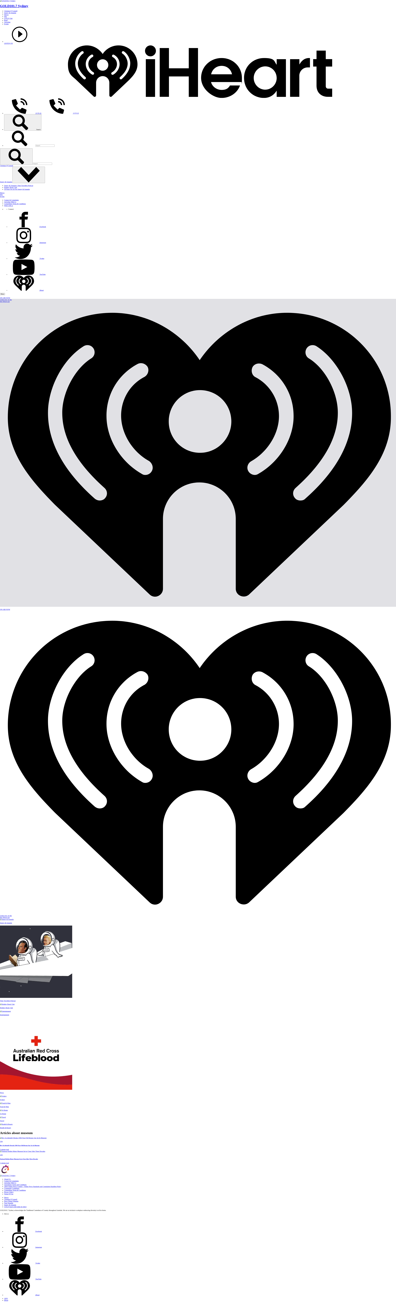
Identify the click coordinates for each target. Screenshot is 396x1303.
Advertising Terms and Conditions (15, 1185)
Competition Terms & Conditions (15, 204)
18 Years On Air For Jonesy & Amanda (17, 189)
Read (6, 20)
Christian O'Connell (6, 166)
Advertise (7, 22)
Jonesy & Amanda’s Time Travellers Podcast (18, 185)
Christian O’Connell (10, 11)
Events (6, 24)
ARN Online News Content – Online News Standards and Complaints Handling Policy (32, 1186)
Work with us (8, 206)
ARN (6, 1298)
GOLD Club (8, 18)
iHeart (6, 1300)
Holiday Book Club (10, 187)
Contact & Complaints (11, 200)
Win (5, 16)
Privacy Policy (9, 1192)
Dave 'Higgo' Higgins (11, 1201)
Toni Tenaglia (8, 1203)
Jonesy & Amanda (10, 13)
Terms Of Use (8, 1194)
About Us (7, 1179)
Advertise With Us (10, 202)
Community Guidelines (11, 1188)
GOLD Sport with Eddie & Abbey (15, 1207)
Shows (6, 15)
